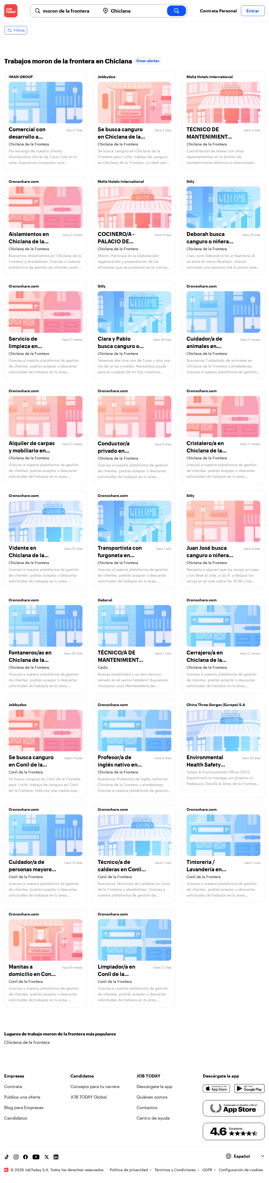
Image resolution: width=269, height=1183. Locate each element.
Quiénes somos (152, 1096)
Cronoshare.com (24, 181)
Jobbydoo (107, 76)
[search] (176, 11)
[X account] (46, 1157)
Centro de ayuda (153, 1117)
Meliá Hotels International (210, 76)
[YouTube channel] (36, 1157)
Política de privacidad (129, 1169)
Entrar (252, 10)
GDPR (207, 1169)
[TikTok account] (6, 1157)
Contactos (147, 1107)
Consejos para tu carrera (95, 1086)
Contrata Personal (218, 10)
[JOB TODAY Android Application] (249, 1088)
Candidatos (15, 1117)
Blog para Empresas (24, 1107)
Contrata (13, 1086)
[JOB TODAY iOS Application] (216, 1088)
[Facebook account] (25, 1157)
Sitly (190, 181)
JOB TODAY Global (88, 1096)
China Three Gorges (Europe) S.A (216, 704)
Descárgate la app (154, 1086)
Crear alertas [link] (147, 60)
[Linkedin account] (56, 1157)
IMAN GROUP (21, 76)
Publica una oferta (22, 1096)
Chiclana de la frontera (27, 1042)
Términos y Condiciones (175, 1169)
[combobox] (69, 10)
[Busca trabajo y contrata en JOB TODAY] (10, 10)
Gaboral (105, 600)
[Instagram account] (16, 1157)
